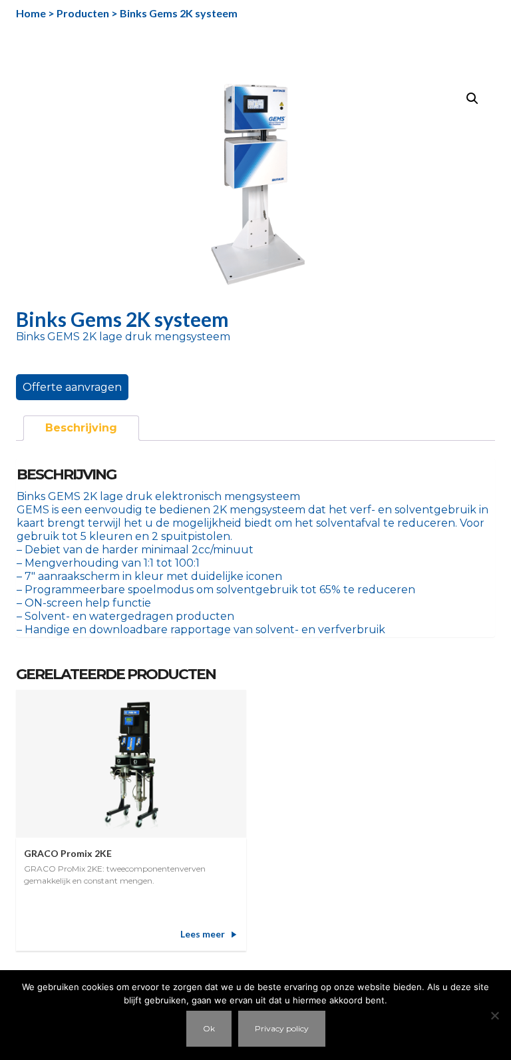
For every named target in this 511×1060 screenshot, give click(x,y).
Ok (209, 1028)
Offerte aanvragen (72, 387)
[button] (472, 99)
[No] (494, 1015)
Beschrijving (81, 427)
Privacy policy (282, 1028)
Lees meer (202, 933)
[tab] (81, 428)
